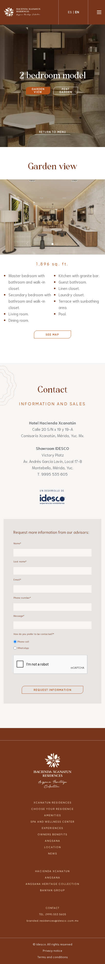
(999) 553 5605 (55, 904)
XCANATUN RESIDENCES (53, 792)
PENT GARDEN (65, 91)
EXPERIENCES (52, 818)
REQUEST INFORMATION (53, 680)
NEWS (52, 843)
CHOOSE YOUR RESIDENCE (52, 799)
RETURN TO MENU (52, 131)
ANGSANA (52, 831)
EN (77, 12)
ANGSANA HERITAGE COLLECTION (52, 874)
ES (70, 12)
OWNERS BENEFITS (52, 824)
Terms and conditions (52, 947)
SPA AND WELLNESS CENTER (52, 812)
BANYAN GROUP (52, 880)
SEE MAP (52, 324)
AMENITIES (52, 805)
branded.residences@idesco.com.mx (53, 911)
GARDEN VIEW (38, 91)
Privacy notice (52, 941)
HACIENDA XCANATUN (52, 861)
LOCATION (52, 837)
